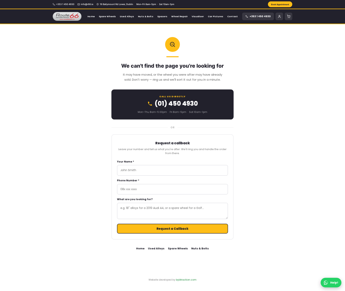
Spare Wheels (178, 248)
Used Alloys (156, 248)
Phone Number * (128, 180)
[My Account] (279, 16)
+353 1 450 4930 (65, 4)
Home (140, 248)
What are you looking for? (135, 199)
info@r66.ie (87, 4)
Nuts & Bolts (200, 248)
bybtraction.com (186, 279)
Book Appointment (280, 4)
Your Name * (125, 161)
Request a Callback (172, 229)
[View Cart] (288, 16)
